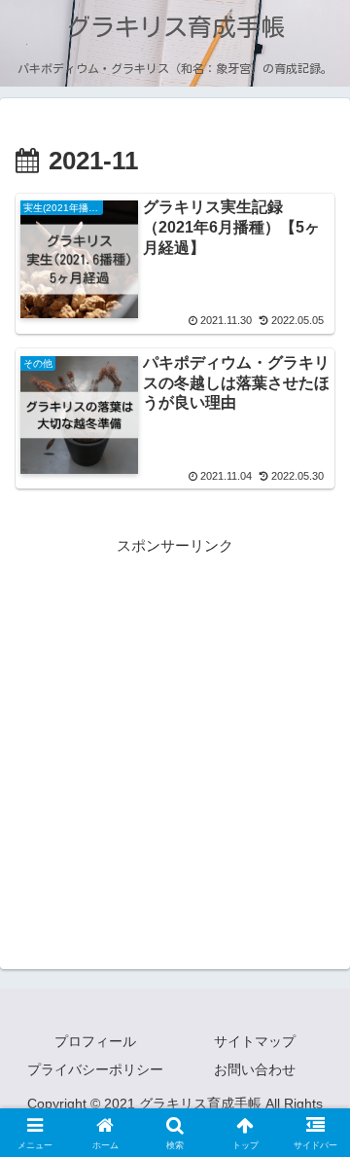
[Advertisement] (175, 734)
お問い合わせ (255, 1069)
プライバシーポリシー (95, 1069)
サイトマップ (255, 1041)
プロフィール (95, 1041)
